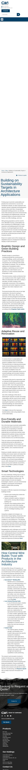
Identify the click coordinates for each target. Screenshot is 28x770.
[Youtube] (10, 716)
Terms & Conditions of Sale (7, 718)
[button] (2, 19)
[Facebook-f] (2, 716)
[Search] (18, 14)
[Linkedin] (7, 716)
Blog (7, 170)
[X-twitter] (5, 716)
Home (2, 170)
